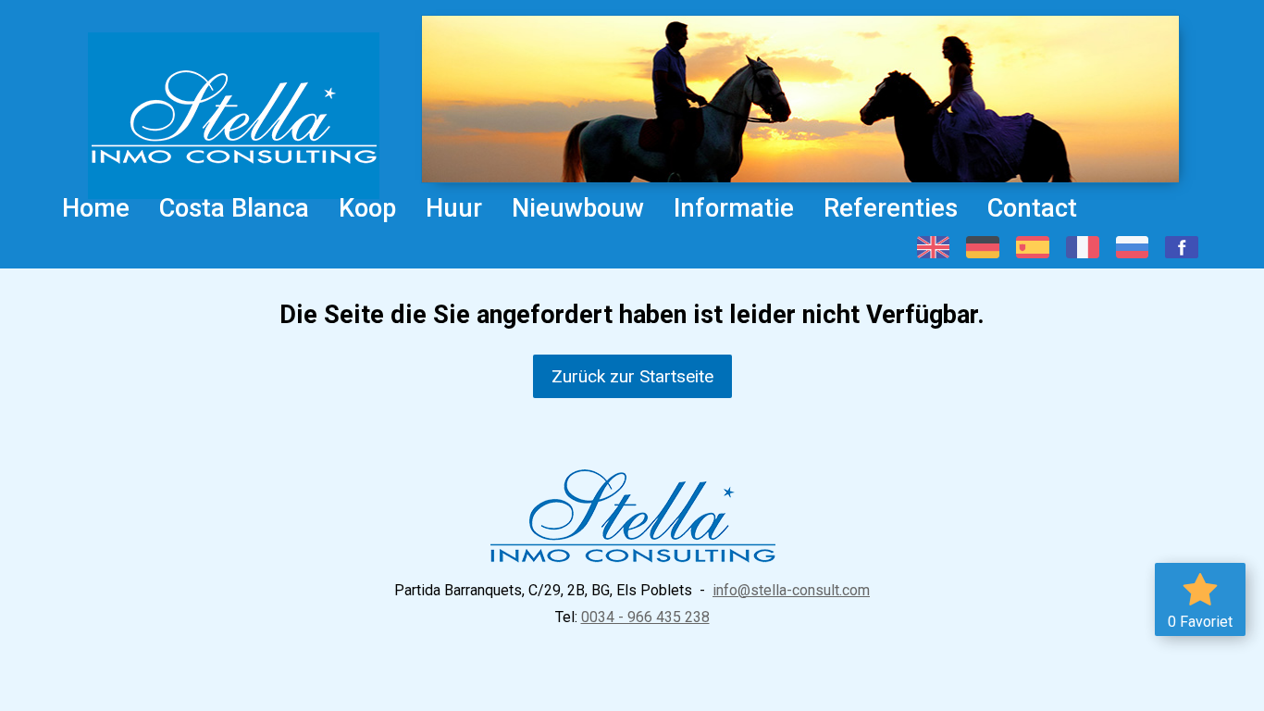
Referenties (891, 208)
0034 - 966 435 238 (645, 617)
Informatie (734, 208)
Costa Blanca (234, 208)
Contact (1032, 208)
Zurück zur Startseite (632, 376)
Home (96, 208)
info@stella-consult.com (791, 590)
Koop (367, 208)
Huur (454, 208)
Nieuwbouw (578, 208)
